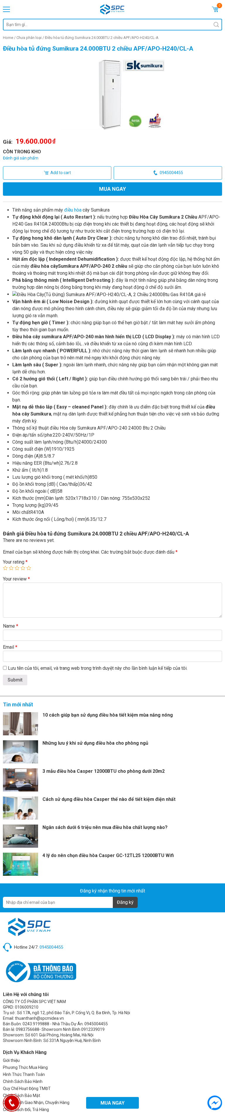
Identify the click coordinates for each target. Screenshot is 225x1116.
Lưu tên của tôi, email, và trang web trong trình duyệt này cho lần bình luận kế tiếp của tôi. (98, 668)
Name (10, 626)
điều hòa (72, 210)
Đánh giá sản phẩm (20, 158)
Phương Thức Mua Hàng (25, 1067)
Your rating (15, 562)
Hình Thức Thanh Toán (24, 1074)
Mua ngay (112, 189)
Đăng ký (125, 902)
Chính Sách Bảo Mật (21, 1095)
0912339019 (93, 1029)
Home (8, 37)
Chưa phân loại (29, 37)
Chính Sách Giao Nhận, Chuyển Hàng (36, 1102)
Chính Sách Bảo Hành (22, 1081)
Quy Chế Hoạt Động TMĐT (27, 1088)
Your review (16, 579)
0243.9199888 (36, 1023)
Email (10, 647)
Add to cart (60, 172)
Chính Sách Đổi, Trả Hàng (26, 1109)
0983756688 (27, 1029)
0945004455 (171, 172)
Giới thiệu (11, 1060)
